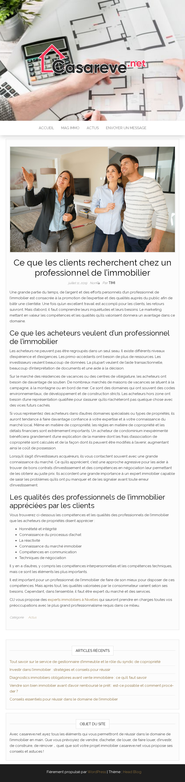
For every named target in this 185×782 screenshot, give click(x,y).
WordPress (96, 772)
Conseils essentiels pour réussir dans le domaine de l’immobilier (64, 699)
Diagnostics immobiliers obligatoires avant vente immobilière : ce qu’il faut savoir (78, 677)
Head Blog (132, 772)
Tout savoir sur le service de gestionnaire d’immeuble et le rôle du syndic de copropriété (85, 662)
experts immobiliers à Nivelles (73, 600)
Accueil (46, 128)
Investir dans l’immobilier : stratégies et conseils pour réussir (60, 670)
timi (112, 283)
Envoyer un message (126, 128)
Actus (93, 128)
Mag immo (70, 128)
